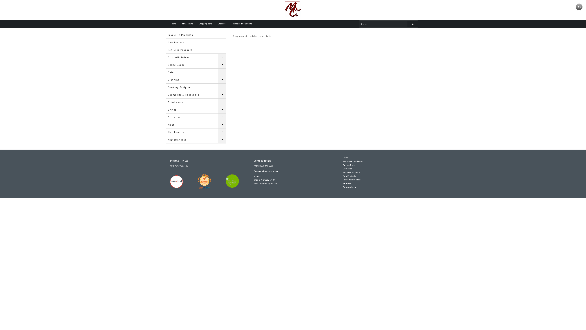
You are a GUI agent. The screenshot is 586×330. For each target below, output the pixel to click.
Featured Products (180, 49)
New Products (177, 42)
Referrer (347, 183)
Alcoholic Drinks (179, 57)
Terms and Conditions (242, 23)
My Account (187, 23)
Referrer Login (349, 187)
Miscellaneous (177, 139)
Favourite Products (180, 34)
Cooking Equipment (181, 87)
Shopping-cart (205, 23)
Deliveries (347, 168)
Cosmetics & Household (183, 94)
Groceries (174, 117)
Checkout (222, 23)
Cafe (171, 72)
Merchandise (176, 132)
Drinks (172, 109)
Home (173, 23)
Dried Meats (176, 102)
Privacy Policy (349, 165)
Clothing (174, 79)
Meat (171, 124)
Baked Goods (176, 64)
